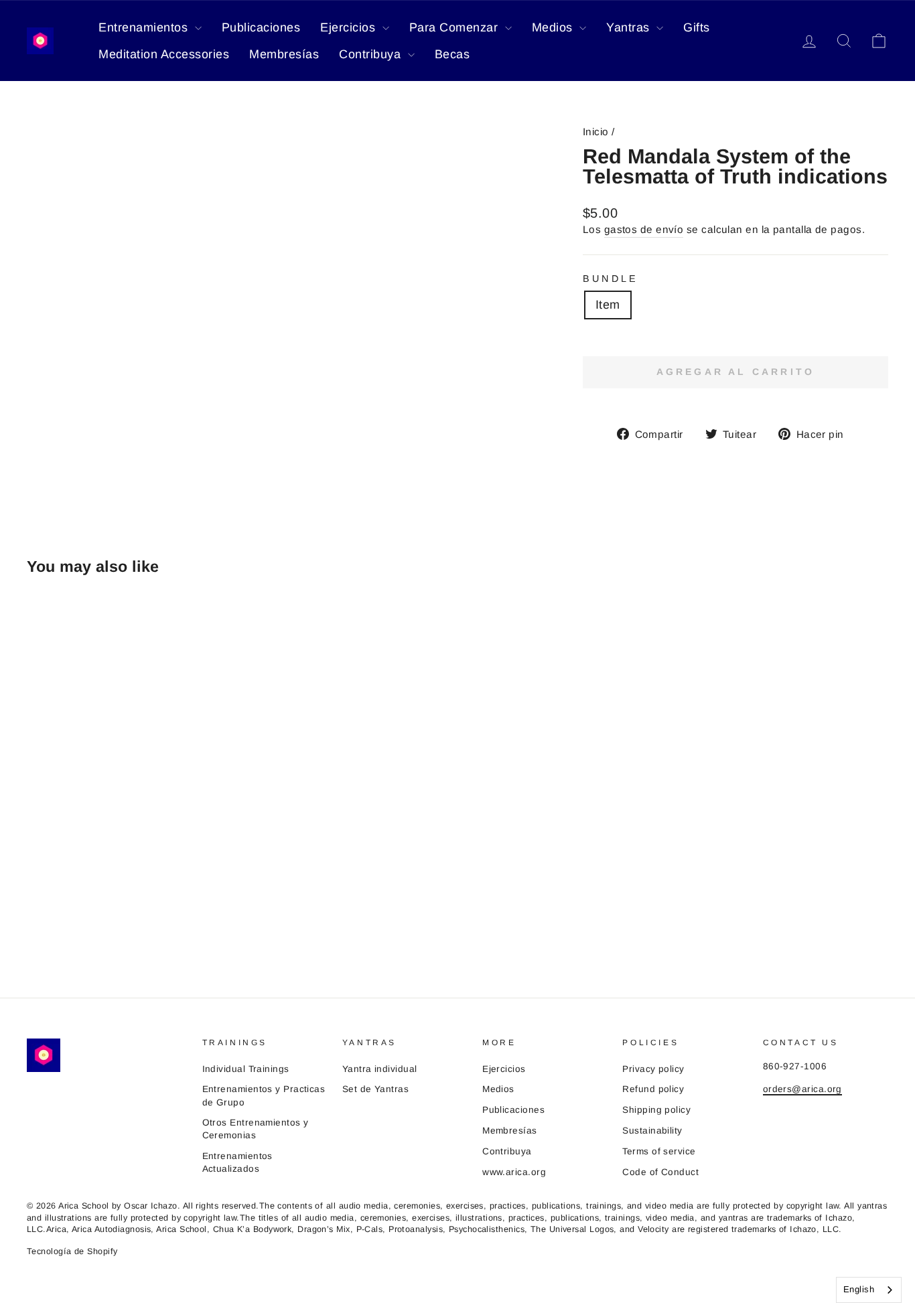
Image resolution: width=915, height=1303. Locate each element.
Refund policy (653, 1089)
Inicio (596, 131)
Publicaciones (261, 27)
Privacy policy (653, 1069)
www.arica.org (514, 1172)
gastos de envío (644, 229)
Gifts (696, 27)
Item (607, 304)
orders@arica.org (802, 1089)
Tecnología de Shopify (72, 1251)
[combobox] (869, 1290)
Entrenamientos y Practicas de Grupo (264, 1095)
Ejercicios (349, 27)
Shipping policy (656, 1110)
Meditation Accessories (163, 54)
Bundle (611, 278)
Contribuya (372, 54)
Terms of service (658, 1151)
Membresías (284, 54)
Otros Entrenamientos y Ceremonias (255, 1129)
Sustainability (652, 1131)
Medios (554, 27)
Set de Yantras (375, 1089)
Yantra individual (379, 1069)
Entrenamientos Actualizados (237, 1162)
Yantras (629, 27)
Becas (452, 54)
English (858, 1289)
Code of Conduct (660, 1172)
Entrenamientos (145, 27)
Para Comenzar (455, 27)
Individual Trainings (245, 1069)
